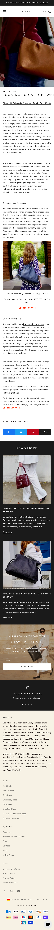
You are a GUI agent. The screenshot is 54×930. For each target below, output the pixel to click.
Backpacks (7, 804)
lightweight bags (11, 393)
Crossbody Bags (10, 800)
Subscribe (27, 666)
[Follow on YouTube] (18, 891)
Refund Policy (9, 873)
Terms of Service (10, 882)
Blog (5, 841)
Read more (7, 532)
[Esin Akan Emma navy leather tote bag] (27, 265)
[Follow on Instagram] (11, 891)
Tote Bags (7, 795)
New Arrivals (8, 790)
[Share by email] (45, 432)
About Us (7, 832)
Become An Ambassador (14, 836)
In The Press (8, 855)
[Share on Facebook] (9, 432)
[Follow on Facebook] (4, 891)
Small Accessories (11, 818)
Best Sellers (8, 786)
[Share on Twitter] (21, 432)
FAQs (5, 850)
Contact (6, 846)
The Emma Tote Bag (12, 361)
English (40, 899)
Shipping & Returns (11, 869)
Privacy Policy (9, 878)
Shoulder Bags (9, 809)
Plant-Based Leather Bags (14, 813)
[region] (27, 693)
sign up (44, 3)
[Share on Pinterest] (33, 432)
